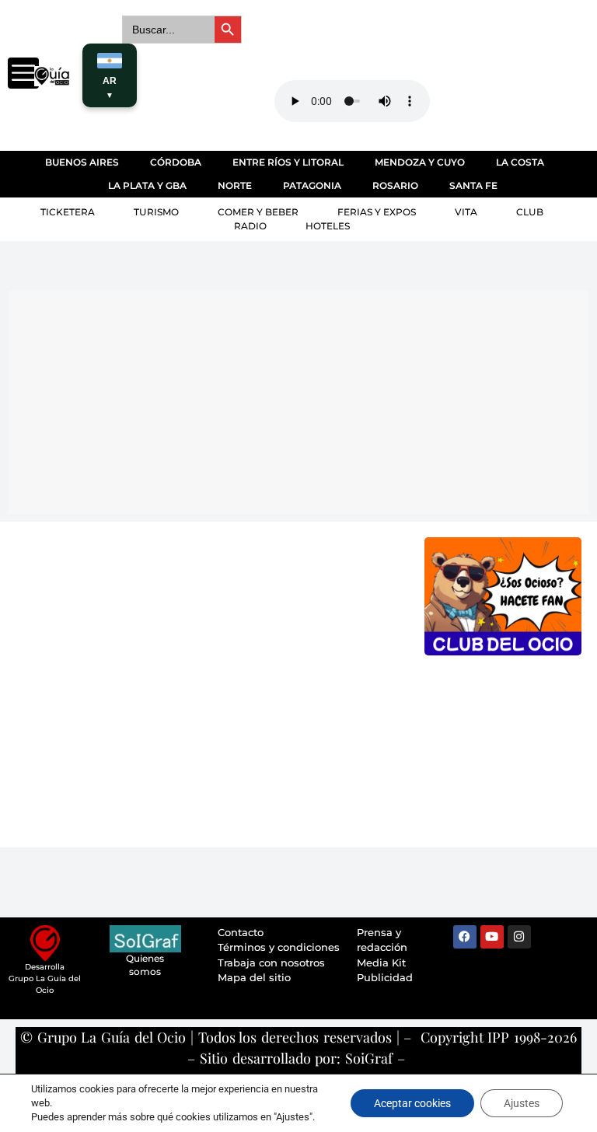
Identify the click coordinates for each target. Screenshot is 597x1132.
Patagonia (312, 185)
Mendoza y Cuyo (420, 162)
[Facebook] (465, 937)
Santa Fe (473, 185)
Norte (235, 185)
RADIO (250, 226)
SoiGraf (369, 1058)
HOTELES (327, 226)
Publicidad (385, 977)
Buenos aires (82, 162)
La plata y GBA (147, 185)
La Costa (520, 162)
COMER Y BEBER (258, 212)
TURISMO (156, 212)
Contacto (241, 932)
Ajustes (521, 1103)
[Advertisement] (302, 399)
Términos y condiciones (279, 947)
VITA (466, 212)
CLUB (529, 212)
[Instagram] (519, 937)
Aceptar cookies (412, 1103)
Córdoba (175, 162)
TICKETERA (67, 212)
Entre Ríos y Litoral (288, 162)
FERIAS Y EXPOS (376, 212)
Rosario (395, 185)
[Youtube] (492, 937)
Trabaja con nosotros (271, 962)
